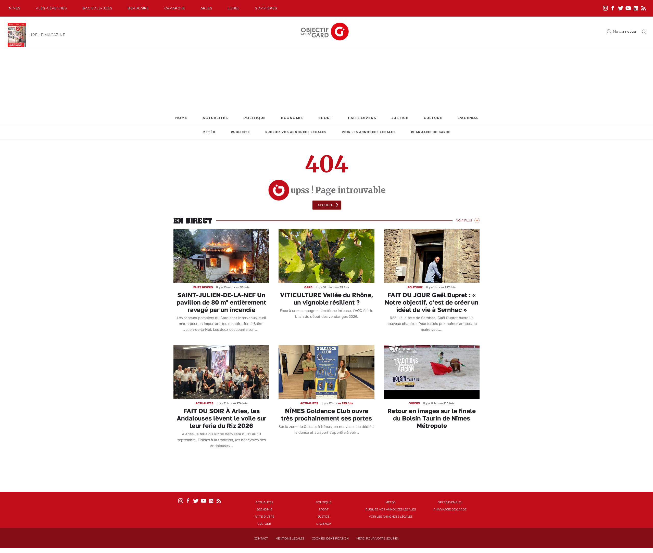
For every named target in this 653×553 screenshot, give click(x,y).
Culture (433, 118)
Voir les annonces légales (369, 132)
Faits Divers (362, 118)
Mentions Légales (289, 538)
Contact (261, 538)
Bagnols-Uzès (97, 8)
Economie (292, 118)
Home (181, 118)
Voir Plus (464, 220)
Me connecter (624, 31)
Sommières (266, 8)
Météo (209, 132)
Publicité (240, 132)
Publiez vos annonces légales (295, 132)
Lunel (234, 8)
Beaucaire (138, 8)
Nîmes (15, 8)
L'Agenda (468, 118)
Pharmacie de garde (430, 132)
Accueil (325, 205)
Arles (206, 8)
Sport (325, 118)
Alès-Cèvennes (51, 8)
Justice (400, 118)
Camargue (174, 8)
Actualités (215, 118)
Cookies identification (330, 538)
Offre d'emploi (450, 502)
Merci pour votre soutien (377, 538)
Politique (254, 118)
